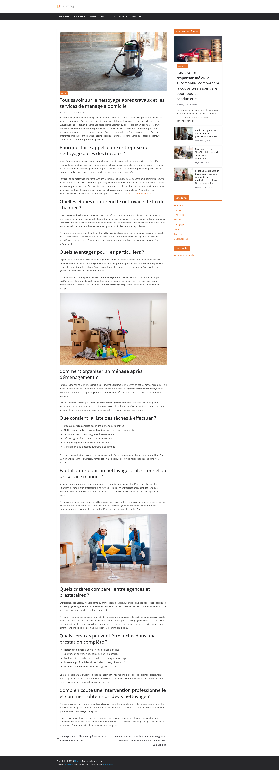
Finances (136, 16)
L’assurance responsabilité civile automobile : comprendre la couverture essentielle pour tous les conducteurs (198, 85)
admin (82, 112)
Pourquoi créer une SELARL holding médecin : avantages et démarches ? (207, 154)
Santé (93, 16)
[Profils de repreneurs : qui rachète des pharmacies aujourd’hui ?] (183, 135)
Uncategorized (181, 238)
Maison (105, 16)
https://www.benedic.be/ (140, 193)
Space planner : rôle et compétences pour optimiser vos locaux (83, 738)
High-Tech (79, 16)
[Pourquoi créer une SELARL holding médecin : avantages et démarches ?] (183, 156)
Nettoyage (179, 224)
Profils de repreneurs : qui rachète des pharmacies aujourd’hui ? (207, 133)
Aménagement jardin (184, 255)
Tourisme (64, 16)
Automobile (120, 16)
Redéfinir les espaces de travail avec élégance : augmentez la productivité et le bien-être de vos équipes (140, 740)
